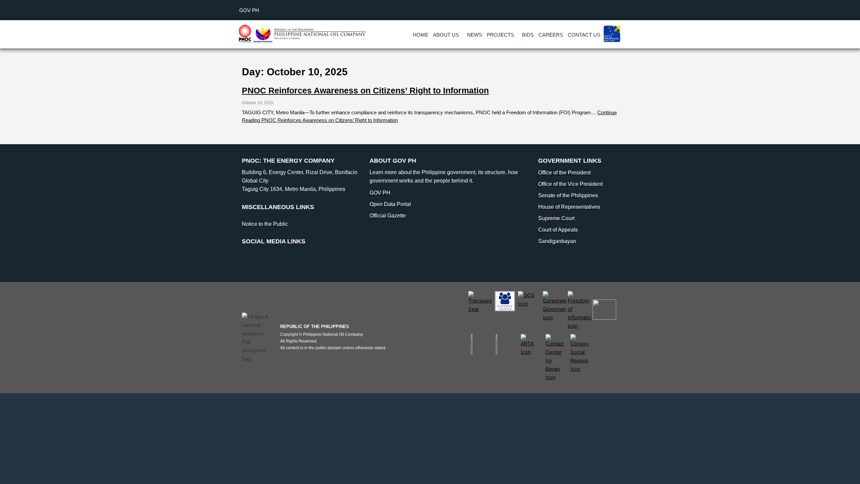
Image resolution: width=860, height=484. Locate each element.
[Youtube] (270, 256)
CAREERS (551, 35)
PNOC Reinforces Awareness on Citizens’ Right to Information (365, 90)
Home (420, 35)
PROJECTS (500, 35)
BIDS (528, 35)
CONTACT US (584, 35)
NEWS (474, 35)
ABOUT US (446, 35)
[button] (448, 35)
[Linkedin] (258, 256)
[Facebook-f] (247, 256)
